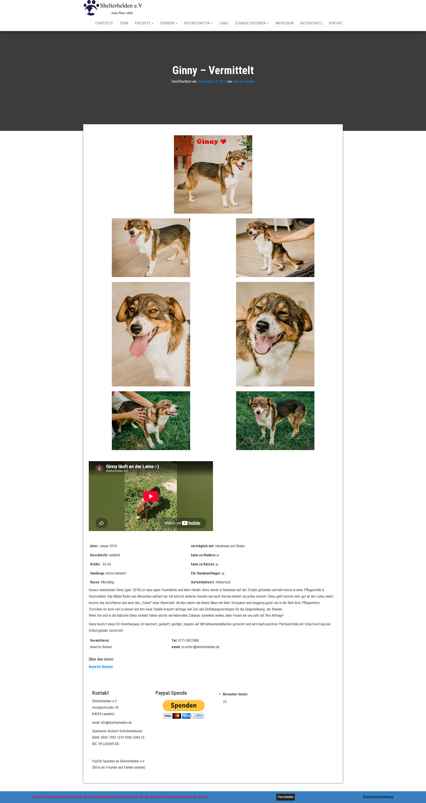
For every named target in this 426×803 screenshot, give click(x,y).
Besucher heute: (236, 694)
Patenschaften (197, 23)
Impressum (284, 23)
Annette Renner (244, 81)
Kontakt (336, 23)
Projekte (143, 23)
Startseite (104, 23)
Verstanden (286, 797)
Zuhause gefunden (250, 23)
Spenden (167, 23)
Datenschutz (311, 23)
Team (124, 23)
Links (223, 23)
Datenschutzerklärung (378, 797)
